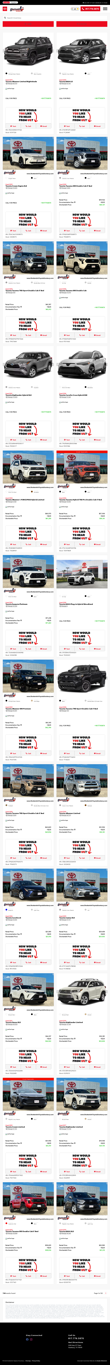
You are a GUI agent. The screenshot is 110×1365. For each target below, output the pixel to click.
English (6, 2)
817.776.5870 (91, 9)
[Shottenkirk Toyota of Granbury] (17, 9)
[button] (52, 51)
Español (14, 2)
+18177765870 (46, 98)
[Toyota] (5, 9)
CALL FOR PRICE (11, 98)
